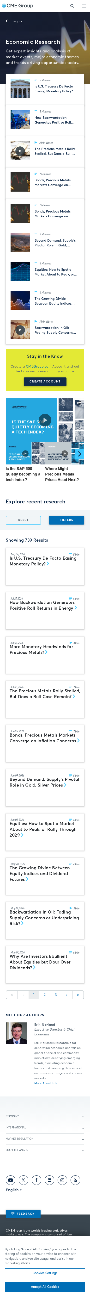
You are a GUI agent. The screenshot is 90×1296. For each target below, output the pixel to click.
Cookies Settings (45, 1273)
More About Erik (45, 1083)
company (12, 1116)
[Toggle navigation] (84, 6)
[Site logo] (17, 6)
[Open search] (72, 6)
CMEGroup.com (38, 366)
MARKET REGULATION (19, 1139)
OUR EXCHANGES (17, 1150)
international (16, 1127)
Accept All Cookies (45, 1287)
